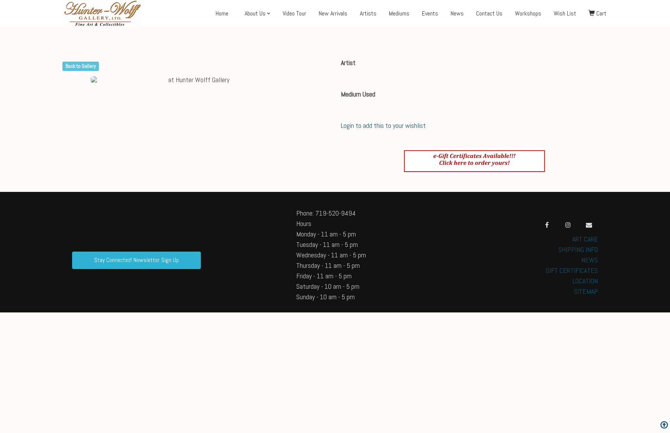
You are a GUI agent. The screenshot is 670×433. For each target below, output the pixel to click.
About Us (255, 13)
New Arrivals (333, 13)
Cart (600, 13)
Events (430, 13)
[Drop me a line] (589, 225)
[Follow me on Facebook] (547, 225)
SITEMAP (586, 291)
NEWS (589, 259)
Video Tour (294, 13)
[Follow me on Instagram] (568, 225)
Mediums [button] (399, 13)
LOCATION (585, 280)
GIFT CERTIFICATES (572, 270)
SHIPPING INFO (578, 249)
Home (222, 13)
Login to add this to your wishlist (383, 125)
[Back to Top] (664, 426)
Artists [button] (368, 13)
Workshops (528, 13)
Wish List (565, 13)
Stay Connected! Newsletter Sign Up (136, 260)
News (457, 13)
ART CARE (585, 239)
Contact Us (489, 13)
